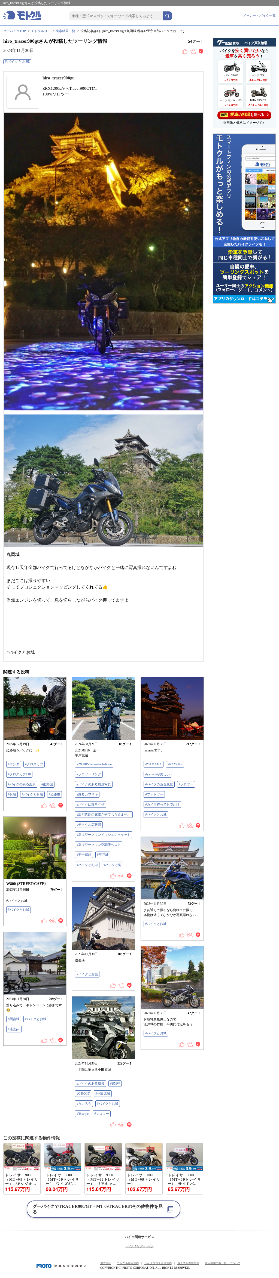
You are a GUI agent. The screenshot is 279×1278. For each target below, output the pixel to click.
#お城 (12, 794)
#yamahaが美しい (157, 774)
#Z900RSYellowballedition (94, 764)
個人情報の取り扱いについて (222, 1263)
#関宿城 (13, 1019)
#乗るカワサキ (87, 794)
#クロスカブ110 (19, 774)
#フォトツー (154, 794)
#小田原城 (102, 1094)
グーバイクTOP (14, 31)
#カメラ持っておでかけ (162, 804)
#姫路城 (47, 784)
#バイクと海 (113, 865)
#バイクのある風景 (22, 784)
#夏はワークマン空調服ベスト (99, 845)
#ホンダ (13, 764)
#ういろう (84, 1104)
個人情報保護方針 (188, 1263)
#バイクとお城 (17, 62)
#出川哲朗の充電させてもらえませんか (105, 814)
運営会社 (105, 1263)
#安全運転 (84, 855)
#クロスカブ (34, 764)
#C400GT (83, 1094)
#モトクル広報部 (89, 825)
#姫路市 (54, 794)
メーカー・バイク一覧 (259, 15)
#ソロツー (186, 784)
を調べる (242, 114)
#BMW (115, 1083)
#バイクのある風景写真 (94, 784)
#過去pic (14, 1029)
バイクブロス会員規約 (158, 1263)
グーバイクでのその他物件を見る (98, 1209)
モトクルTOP (40, 31)
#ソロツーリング (89, 774)
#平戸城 (102, 855)
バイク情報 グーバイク (140, 1246)
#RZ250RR (175, 764)
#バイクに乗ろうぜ (90, 804)
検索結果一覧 (65, 31)
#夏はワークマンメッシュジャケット (104, 835)
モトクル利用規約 (128, 1263)
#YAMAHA (153, 764)
